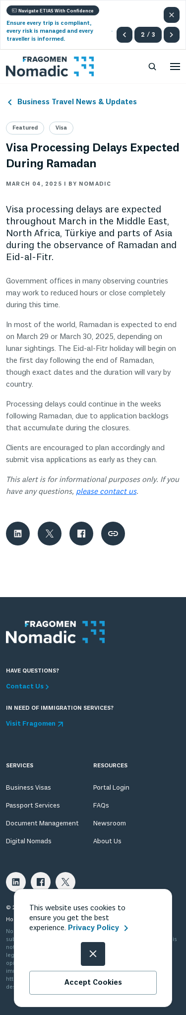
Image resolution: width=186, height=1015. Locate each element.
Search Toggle (152, 66)
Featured (25, 128)
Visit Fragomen (31, 724)
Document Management (42, 823)
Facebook (41, 882)
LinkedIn (16, 882)
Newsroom (109, 823)
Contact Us (25, 687)
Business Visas (28, 788)
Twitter (65, 882)
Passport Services (33, 806)
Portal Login (111, 788)
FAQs (101, 806)
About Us (107, 841)
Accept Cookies (93, 983)
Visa (61, 128)
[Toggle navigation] (175, 66)
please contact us (106, 492)
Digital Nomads (29, 841)
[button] (124, 35)
